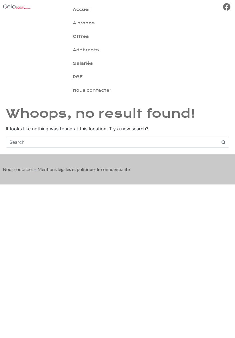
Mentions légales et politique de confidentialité (84, 169)
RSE (78, 76)
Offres (81, 36)
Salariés (83, 63)
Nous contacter (92, 90)
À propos (84, 23)
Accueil (82, 9)
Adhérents (86, 50)
